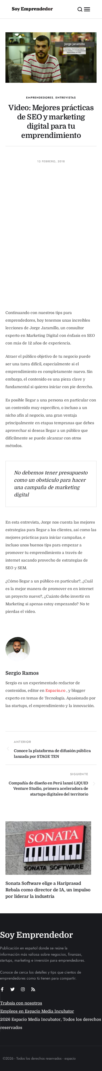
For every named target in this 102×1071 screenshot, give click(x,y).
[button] (80, 9)
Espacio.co (55, 690)
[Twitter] (12, 989)
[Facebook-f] (2, 989)
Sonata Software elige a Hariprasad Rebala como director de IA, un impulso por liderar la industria (48, 890)
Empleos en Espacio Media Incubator (37, 1011)
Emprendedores (39, 98)
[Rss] (33, 989)
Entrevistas (65, 98)
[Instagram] (23, 989)
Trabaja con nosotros (21, 1003)
